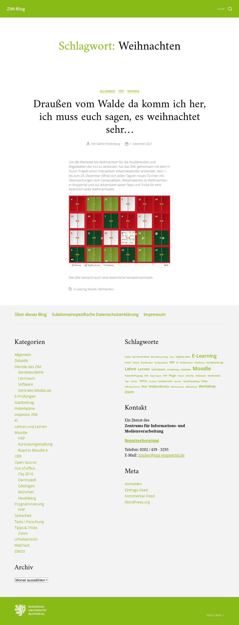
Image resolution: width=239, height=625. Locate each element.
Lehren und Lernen (31, 426)
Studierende (214, 375)
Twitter (134, 381)
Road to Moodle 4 (33, 450)
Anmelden (133, 483)
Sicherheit (23, 515)
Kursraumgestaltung (35, 444)
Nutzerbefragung (134, 375)
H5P (121, 91)
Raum (181, 375)
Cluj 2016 (25, 473)
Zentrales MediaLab (34, 390)
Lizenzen (186, 369)
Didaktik (21, 360)
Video (204, 381)
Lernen (144, 369)
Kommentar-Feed (139, 495)
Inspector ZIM (26, 414)
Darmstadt (27, 479)
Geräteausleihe (30, 372)
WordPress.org (137, 502)
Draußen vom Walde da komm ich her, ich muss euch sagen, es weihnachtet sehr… (119, 117)
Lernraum (26, 378)
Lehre (130, 369)
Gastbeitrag (24, 402)
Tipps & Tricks (26, 527)
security (190, 375)
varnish (177, 381)
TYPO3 (143, 381)
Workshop (207, 386)
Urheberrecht (26, 539)
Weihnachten (106, 289)
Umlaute (152, 381)
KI (16, 420)
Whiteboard (191, 386)
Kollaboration (186, 362)
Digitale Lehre (183, 356)
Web (144, 386)
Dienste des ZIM (28, 366)
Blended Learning (159, 356)
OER (18, 456)
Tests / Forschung (29, 521)
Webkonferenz (159, 386)
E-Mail (128, 362)
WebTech (22, 545)
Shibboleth (200, 375)
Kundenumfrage (214, 362)
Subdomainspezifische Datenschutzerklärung (95, 314)
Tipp (127, 381)
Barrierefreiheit (140, 356)
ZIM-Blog (16, 9)
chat (172, 356)
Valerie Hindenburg (108, 144)
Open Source (25, 462)
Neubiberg (27, 498)
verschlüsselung (191, 381)
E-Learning (80, 289)
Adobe (128, 356)
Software (25, 384)
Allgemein (107, 91)
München (26, 491)
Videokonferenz (132, 386)
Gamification (147, 362)
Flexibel (135, 362)
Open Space (155, 375)
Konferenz (200, 362)
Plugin (172, 375)
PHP (21, 509)
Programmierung (29, 504)
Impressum (155, 314)
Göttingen (26, 486)
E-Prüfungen (25, 396)
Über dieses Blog (31, 314)
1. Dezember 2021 (141, 144)
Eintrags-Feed (136, 490)
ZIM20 (20, 551)
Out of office (25, 468)
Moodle (133, 91)
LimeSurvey (173, 369)
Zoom (23, 533)
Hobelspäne (25, 408)
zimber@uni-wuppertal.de (161, 455)
